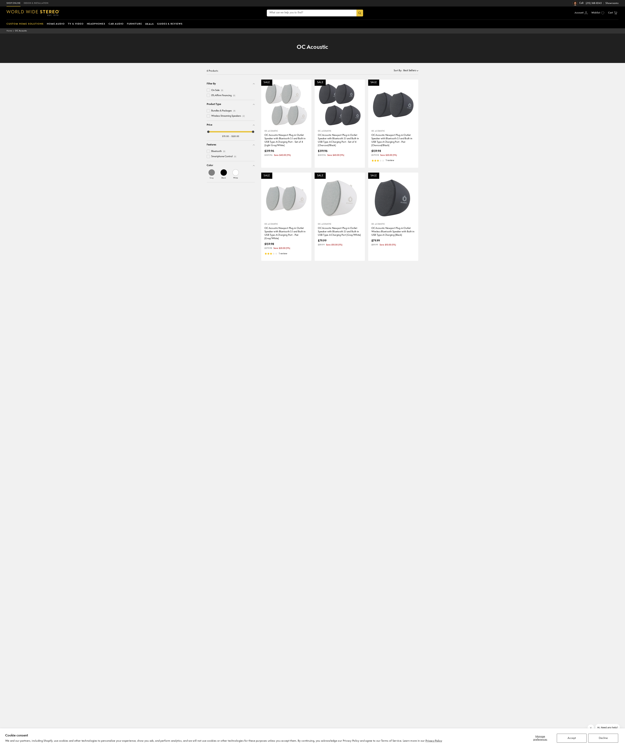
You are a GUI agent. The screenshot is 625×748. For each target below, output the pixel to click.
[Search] (359, 13)
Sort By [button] (398, 70)
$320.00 (235, 136)
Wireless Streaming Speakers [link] (228, 116)
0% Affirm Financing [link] (223, 95)
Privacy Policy (433, 741)
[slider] (208, 131)
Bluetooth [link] (218, 151)
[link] (212, 174)
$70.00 (225, 136)
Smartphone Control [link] (223, 156)
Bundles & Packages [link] (223, 111)
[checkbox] (208, 90)
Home (9, 31)
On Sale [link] (217, 90)
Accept (572, 738)
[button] (612, 13)
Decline (603, 738)
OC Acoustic (21, 31)
